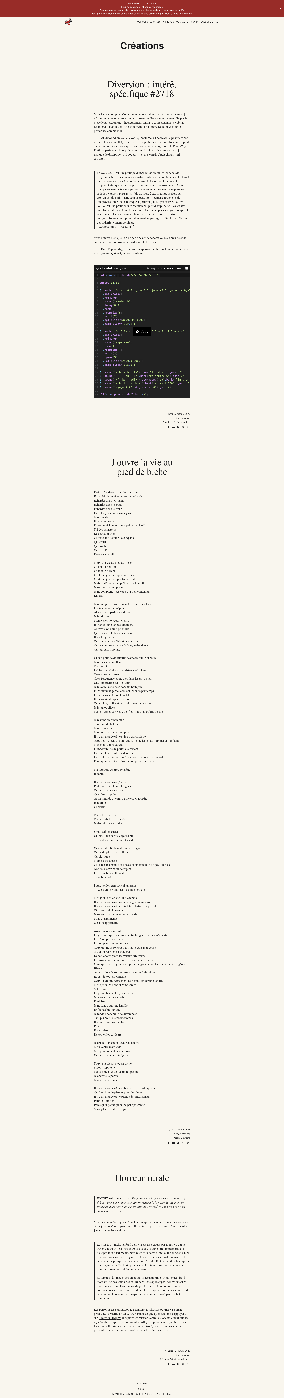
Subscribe (207, 22)
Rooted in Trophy (110, 1318)
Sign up (142, 1389)
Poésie (176, 1137)
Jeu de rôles (184, 1359)
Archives (155, 22)
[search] (217, 22)
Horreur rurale (142, 1177)
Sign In (194, 22)
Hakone (168, 1394)
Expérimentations (181, 422)
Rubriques (142, 22)
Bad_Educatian (183, 418)
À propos (168, 22)
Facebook (142, 1383)
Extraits (173, 1359)
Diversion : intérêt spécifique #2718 (142, 88)
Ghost (159, 1394)
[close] (280, 8)
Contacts (182, 22)
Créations (167, 422)
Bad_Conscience (182, 1133)
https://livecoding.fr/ (122, 226)
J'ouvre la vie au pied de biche (142, 466)
